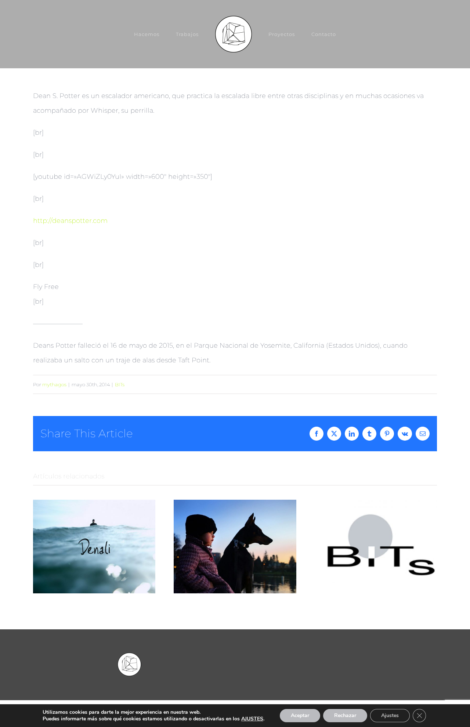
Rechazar (345, 715)
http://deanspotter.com (70, 221)
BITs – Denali (94, 546)
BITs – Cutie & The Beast (234, 546)
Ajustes (390, 715)
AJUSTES (252, 719)
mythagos (54, 384)
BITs (119, 384)
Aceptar (300, 715)
